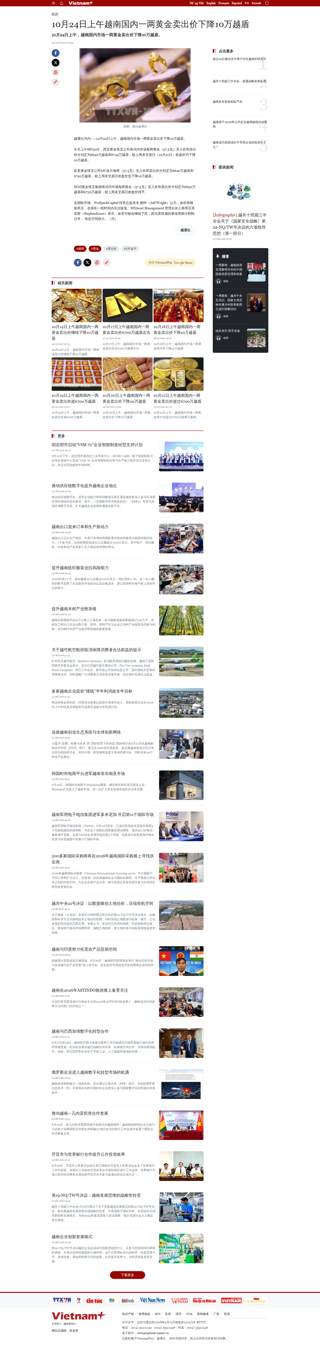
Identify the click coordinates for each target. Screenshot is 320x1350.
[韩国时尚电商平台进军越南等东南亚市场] (181, 785)
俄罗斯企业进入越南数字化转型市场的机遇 (90, 1072)
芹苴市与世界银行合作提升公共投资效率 (88, 1154)
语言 (178, 1314)
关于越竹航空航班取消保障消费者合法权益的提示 (96, 649)
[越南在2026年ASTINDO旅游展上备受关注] (181, 1002)
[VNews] (78, 1300)
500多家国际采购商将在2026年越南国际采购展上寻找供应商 (103, 859)
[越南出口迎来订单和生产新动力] (181, 538)
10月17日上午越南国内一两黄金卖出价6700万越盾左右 (127, 330)
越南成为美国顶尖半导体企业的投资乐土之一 (239, 145)
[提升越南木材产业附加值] (181, 620)
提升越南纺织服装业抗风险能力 (80, 567)
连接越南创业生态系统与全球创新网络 (86, 732)
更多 (61, 436)
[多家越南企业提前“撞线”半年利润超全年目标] (181, 703)
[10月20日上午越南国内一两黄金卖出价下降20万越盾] (128, 374)
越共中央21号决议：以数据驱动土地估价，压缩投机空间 (102, 903)
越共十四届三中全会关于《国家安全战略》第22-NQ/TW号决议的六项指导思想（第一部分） (240, 224)
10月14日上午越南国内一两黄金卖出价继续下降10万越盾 (75, 333)
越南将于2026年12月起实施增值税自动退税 (240, 124)
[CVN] (179, 1300)
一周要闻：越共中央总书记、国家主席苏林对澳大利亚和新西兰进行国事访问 (229, 302)
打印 (55, 72)
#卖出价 (111, 248)
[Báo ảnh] (231, 1300)
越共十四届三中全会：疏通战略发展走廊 (239, 81)
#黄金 (95, 248)
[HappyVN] (256, 1300)
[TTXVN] (62, 1300)
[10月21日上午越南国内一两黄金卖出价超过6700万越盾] (179, 374)
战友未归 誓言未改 (228, 331)
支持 (168, 1314)
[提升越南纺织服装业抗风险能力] (181, 579)
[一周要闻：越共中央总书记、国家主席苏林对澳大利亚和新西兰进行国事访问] (256, 303)
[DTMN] (204, 1300)
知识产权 (128, 1314)
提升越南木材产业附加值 (74, 608)
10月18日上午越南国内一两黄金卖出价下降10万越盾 (177, 330)
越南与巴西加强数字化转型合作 (80, 1031)
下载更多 (127, 1275)
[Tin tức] (94, 1300)
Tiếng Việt (197, 3)
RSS (157, 1314)
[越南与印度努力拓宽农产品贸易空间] (181, 961)
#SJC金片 (130, 248)
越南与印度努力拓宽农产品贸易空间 (84, 949)
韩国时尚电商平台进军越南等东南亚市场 (88, 773)
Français (224, 3)
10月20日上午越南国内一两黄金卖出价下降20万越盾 (126, 398)
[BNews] (112, 1300)
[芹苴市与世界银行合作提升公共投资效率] (181, 1166)
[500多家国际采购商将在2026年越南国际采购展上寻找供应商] (181, 868)
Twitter (55, 63)
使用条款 (144, 1314)
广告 (216, 1314)
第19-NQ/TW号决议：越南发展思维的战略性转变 (96, 1195)
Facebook (55, 53)
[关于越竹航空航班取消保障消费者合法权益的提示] (181, 661)
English (211, 3)
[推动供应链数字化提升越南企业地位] (181, 497)
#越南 (80, 248)
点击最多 (226, 51)
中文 (247, 3)
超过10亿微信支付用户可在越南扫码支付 (239, 59)
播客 (225, 256)
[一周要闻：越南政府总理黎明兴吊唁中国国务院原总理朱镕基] (256, 272)
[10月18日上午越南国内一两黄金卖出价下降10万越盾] (179, 305)
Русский (256, 3)
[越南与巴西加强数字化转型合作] (181, 1043)
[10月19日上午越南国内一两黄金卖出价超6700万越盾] (77, 374)
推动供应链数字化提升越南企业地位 (84, 485)
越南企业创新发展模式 (72, 1236)
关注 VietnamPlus (160, 262)
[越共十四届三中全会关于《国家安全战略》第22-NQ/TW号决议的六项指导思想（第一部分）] (240, 191)
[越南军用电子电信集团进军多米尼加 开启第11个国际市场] (181, 826)
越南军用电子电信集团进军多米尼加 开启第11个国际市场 (103, 814)
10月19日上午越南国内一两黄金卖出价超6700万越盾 (75, 398)
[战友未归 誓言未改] (256, 338)
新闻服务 (203, 1314)
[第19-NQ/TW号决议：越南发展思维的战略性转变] (181, 1207)
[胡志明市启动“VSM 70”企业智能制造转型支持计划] (181, 456)
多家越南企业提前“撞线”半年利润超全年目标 (92, 691)
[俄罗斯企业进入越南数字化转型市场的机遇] (181, 1084)
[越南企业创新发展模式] (181, 1248)
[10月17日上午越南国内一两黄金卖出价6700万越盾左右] (128, 305)
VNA (189, 1314)
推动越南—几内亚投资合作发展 (80, 1113)
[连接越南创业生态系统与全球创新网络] (181, 744)
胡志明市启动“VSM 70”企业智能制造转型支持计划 (97, 444)
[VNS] (153, 1300)
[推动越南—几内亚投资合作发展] (181, 1125)
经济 (55, 14)
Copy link (55, 82)
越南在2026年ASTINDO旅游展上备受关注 (90, 990)
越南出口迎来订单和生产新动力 (80, 526)
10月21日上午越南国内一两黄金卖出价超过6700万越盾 (177, 398)
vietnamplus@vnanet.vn (153, 1333)
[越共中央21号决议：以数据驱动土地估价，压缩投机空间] (181, 915)
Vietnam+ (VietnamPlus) (81, 3)
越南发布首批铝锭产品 (227, 101)
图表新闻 (226, 167)
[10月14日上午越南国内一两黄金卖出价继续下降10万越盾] (77, 305)
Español (237, 3)
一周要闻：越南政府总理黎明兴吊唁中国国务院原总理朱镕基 (229, 269)
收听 (226, 281)
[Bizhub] (128, 1300)
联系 (227, 1314)
